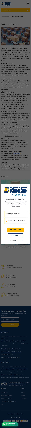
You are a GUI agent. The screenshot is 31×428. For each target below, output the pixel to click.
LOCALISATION (17, 229)
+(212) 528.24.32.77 (12, 220)
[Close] (27, 186)
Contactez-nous (18, 240)
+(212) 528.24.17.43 (21, 220)
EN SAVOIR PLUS (15, 235)
